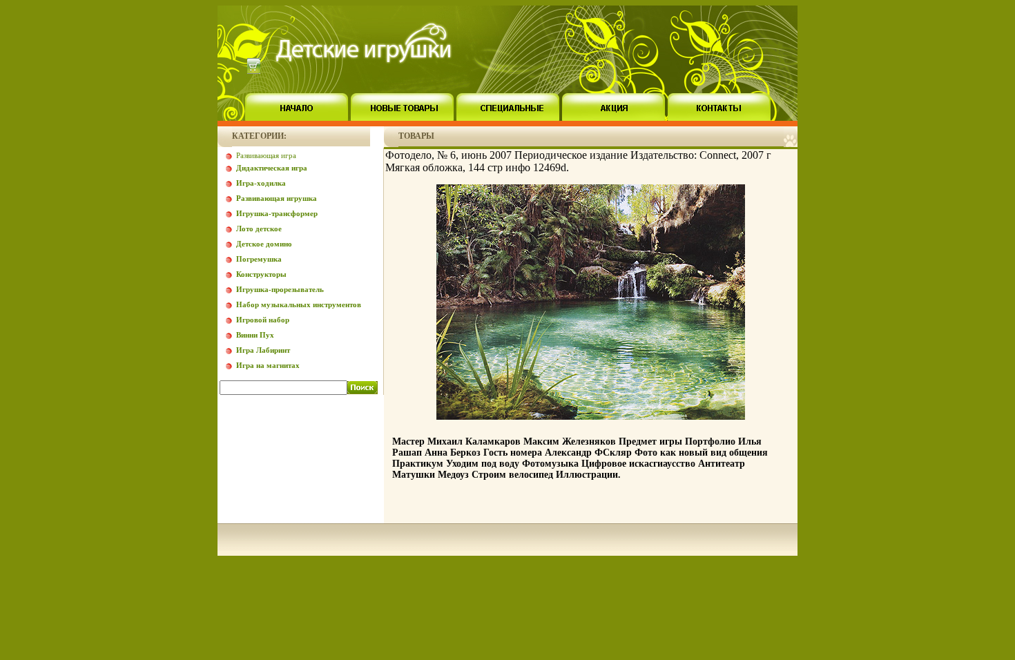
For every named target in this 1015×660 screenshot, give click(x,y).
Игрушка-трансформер (277, 213)
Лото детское (259, 228)
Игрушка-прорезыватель (280, 289)
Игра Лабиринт (263, 350)
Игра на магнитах (268, 365)
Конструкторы (261, 274)
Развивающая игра (266, 155)
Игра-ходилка (261, 183)
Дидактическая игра (271, 168)
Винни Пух (255, 335)
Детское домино (264, 244)
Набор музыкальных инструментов (298, 304)
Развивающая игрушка (276, 198)
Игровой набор (262, 320)
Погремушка (259, 259)
